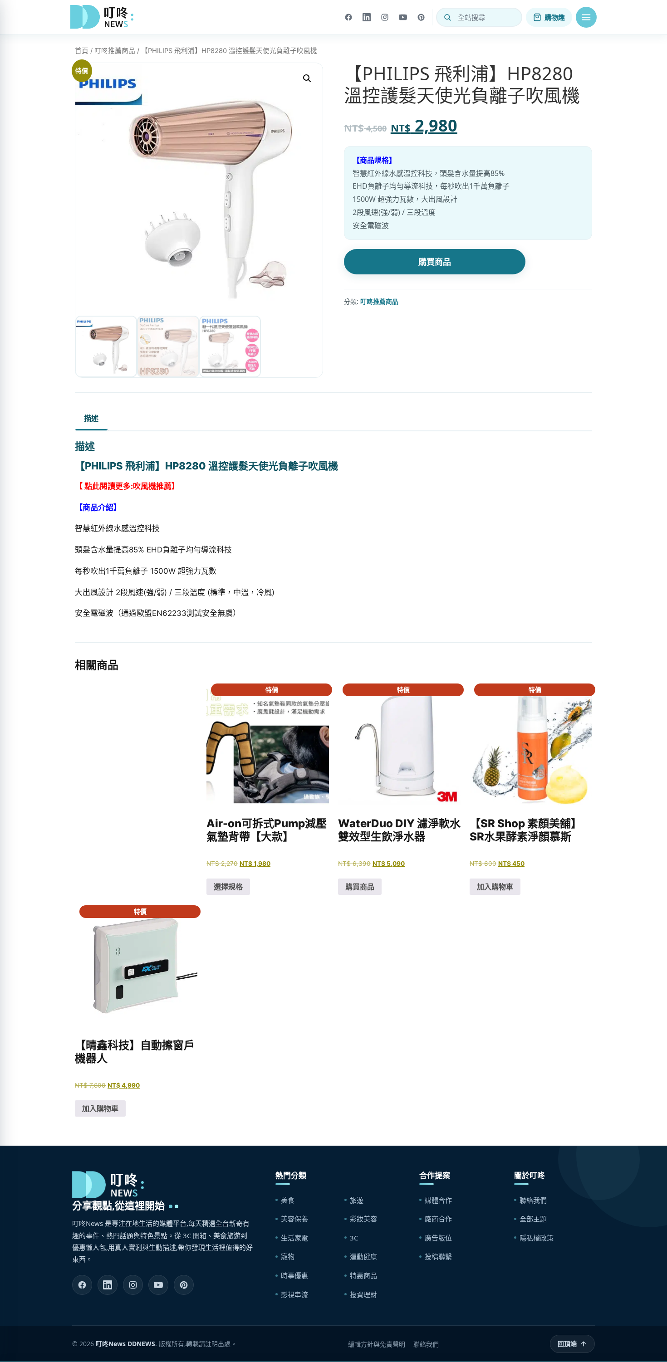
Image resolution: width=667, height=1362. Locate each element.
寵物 (287, 1256)
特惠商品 (363, 1275)
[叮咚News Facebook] (82, 1285)
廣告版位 (438, 1237)
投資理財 (363, 1294)
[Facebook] (348, 17)
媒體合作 (438, 1200)
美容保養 (294, 1218)
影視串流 (294, 1294)
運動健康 (363, 1256)
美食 (287, 1200)
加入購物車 (495, 886)
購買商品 (434, 261)
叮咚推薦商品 (114, 51)
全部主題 (533, 1218)
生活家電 (294, 1237)
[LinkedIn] (366, 17)
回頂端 (567, 1343)
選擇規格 (228, 886)
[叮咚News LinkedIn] (108, 1285)
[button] (586, 17)
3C (354, 1237)
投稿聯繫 (438, 1256)
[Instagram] (385, 17)
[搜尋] (447, 17)
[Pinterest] (421, 17)
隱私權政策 (537, 1237)
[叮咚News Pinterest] (184, 1285)
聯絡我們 (533, 1200)
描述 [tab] (91, 418)
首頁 (81, 51)
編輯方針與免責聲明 (376, 1344)
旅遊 (356, 1200)
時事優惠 (294, 1275)
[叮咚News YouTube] (158, 1285)
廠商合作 (438, 1218)
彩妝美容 (363, 1218)
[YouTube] (403, 17)
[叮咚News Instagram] (133, 1285)
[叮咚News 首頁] (104, 17)
